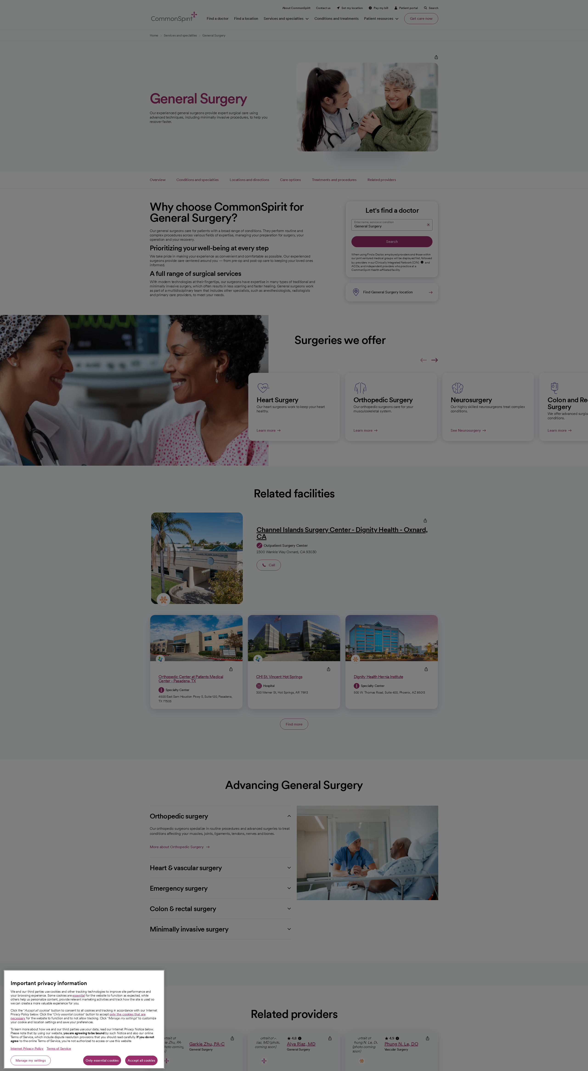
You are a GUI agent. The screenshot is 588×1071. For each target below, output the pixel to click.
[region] (84, 1019)
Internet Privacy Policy (27, 1048)
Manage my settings (31, 1060)
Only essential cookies (102, 1060)
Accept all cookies (141, 1060)
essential (78, 995)
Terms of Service (59, 1048)
